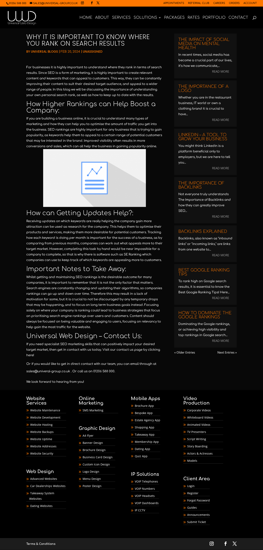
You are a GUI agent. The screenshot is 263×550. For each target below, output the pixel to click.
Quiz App (141, 456)
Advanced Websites (43, 479)
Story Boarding (197, 446)
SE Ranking (132, 254)
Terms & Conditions (40, 543)
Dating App (142, 449)
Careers (219, 3)
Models (192, 461)
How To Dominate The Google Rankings (205, 315)
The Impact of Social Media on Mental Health (204, 43)
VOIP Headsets (145, 496)
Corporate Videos (199, 410)
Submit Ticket (196, 522)
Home (86, 18)
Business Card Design (98, 457)
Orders (234, 3)
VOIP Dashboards (147, 503)
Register (192, 493)
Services (121, 18)
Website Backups (42, 432)
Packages (174, 18)
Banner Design (93, 443)
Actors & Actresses (200, 453)
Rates (194, 18)
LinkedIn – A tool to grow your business (202, 136)
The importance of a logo (203, 88)
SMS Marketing (93, 410)
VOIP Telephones (146, 481)
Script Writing (196, 439)
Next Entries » (227, 352)
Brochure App (144, 406)
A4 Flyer (88, 435)
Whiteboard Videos (200, 417)
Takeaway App (145, 434)
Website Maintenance (45, 410)
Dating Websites (41, 506)
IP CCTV (140, 510)
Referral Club (198, 3)
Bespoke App (144, 413)
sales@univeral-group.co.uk (48, 371)
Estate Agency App (147, 420)
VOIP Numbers (145, 489)
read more (220, 71)
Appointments (173, 3)
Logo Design (91, 471)
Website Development (45, 417)
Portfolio (214, 18)
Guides (192, 507)
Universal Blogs (44, 51)
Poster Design (92, 486)
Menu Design (92, 479)
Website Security (41, 453)
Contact (238, 18)
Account (250, 3)
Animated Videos (198, 425)
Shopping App (144, 427)
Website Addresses (43, 446)
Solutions (145, 18)
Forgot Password (198, 500)
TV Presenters (196, 432)
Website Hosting (41, 425)
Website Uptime (41, 439)
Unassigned (93, 51)
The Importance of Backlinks (201, 185)
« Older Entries (184, 352)
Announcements (198, 515)
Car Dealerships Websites (48, 486)
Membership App (147, 442)
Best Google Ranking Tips (204, 272)
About (102, 18)
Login (191, 486)
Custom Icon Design (96, 464)
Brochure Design (94, 450)
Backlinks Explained (202, 231)
